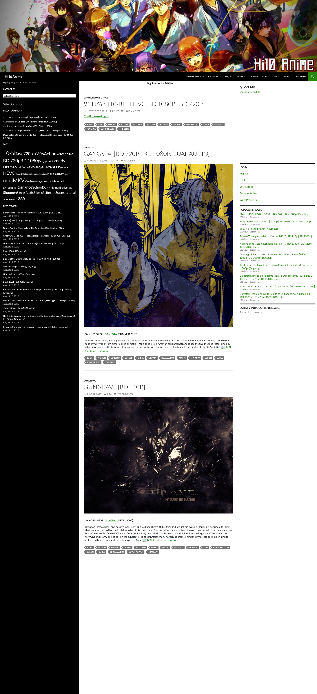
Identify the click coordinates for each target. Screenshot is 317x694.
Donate (254, 76)
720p (100, 124)
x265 (20, 198)
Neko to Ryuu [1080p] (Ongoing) (19, 274)
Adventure (64, 154)
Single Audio (117, 552)
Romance (24, 187)
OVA (50, 181)
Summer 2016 (107, 129)
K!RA (116, 160)
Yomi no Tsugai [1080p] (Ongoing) (259, 228)
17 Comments (125, 394)
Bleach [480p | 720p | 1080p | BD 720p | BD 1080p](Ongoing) (274, 214)
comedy (57, 160)
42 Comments (132, 160)
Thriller (124, 129)
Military (66, 174)
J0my (44, 174)
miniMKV (218, 124)
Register (244, 173)
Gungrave (90, 380)
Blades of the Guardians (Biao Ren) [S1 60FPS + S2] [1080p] (31, 258)
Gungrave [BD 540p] (114, 387)
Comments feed (249, 193)
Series (220, 358)
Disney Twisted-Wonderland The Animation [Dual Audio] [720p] (34, 228)
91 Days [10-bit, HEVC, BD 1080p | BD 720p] (144, 104)
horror (34, 174)
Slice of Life (42, 193)
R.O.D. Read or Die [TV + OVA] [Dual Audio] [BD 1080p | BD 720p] (277, 286)
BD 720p (151, 124)
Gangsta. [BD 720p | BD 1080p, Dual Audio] (147, 153)
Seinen (208, 358)
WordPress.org (248, 199)
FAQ (227, 76)
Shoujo (71, 188)
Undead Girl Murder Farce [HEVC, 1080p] (38, 121)
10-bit (90, 124)
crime (141, 358)
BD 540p (115, 547)
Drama (177, 124)
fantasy (54, 166)
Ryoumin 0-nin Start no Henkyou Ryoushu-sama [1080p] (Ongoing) (35, 326)
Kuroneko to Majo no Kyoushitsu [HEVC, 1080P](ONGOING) (32, 212)
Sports (52, 193)
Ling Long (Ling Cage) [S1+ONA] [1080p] (37, 117)
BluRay (164, 124)
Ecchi (45, 167)
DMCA (276, 76)
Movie (28, 181)
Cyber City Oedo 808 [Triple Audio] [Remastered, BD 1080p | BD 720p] (37, 235)
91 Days (111, 124)
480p (20, 154)
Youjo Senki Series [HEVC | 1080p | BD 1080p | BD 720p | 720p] (275, 221)
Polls (265, 76)
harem (65, 167)
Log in (243, 180)
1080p (38, 153)
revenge (91, 129)
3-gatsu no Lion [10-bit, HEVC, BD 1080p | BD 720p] (43, 130)
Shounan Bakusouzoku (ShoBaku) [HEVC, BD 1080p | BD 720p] (33, 243)
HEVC (9, 173)
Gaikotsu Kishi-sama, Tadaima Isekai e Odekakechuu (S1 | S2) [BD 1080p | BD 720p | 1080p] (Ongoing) (276, 277)
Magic (165, 547)
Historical (191, 124)
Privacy (287, 76)
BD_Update (45, 161)
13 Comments (132, 111)
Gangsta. (89, 147)
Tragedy (153, 552)
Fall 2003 (141, 547)
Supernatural (65, 193)
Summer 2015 (93, 362)
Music (35, 181)
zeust (115, 111)
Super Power (136, 552)
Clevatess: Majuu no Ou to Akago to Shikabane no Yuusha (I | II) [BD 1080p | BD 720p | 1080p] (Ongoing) (275, 295)
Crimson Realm (193, 76)
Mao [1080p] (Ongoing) (14, 251)
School (37, 187)
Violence (110, 362)
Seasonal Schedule (250, 91)
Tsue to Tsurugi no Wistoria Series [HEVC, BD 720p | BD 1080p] (276, 236)
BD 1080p (137, 124)
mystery (43, 181)
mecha (58, 173)
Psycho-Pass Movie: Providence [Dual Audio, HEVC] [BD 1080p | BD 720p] (39, 300)
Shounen (10, 192)
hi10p (18, 173)
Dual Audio (167, 358)
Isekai (39, 174)
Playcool (58, 181)
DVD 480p (35, 167)
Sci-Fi (205, 547)
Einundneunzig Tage (96, 97)
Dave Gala (8, 134)
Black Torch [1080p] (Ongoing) (18, 281)
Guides (239, 76)
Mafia (206, 124)
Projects (213, 76)
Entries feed (246, 186)
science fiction (221, 547)
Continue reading (96, 116)
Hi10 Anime (13, 77)
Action (124, 124)
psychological (9, 187)
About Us (301, 76)
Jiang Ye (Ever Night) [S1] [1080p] (19, 308)
